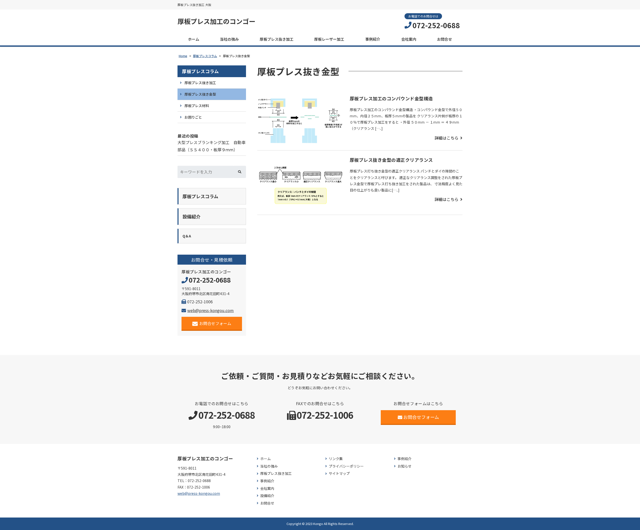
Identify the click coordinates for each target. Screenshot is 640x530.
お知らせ (405, 466)
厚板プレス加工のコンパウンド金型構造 (391, 98)
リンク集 (336, 458)
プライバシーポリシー (346, 466)
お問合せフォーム (215, 323)
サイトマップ (339, 473)
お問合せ (444, 39)
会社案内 (408, 39)
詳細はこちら (446, 138)
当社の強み (229, 39)
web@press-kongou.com (210, 310)
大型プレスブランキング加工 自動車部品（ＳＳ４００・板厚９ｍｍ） (212, 146)
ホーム (193, 39)
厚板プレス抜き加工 (277, 39)
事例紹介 (372, 39)
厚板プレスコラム (200, 71)
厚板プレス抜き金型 (200, 94)
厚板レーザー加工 (329, 39)
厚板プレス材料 (196, 105)
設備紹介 (267, 495)
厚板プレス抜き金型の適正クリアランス (391, 160)
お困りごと (193, 117)
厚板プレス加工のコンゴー (217, 21)
